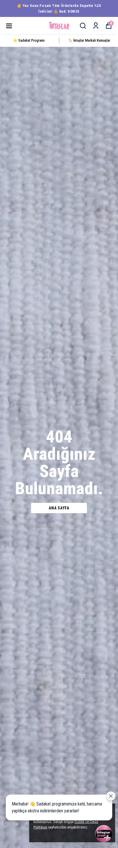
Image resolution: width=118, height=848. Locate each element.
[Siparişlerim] (95, 25)
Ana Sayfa (59, 508)
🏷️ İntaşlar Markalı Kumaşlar (89, 40)
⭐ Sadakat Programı (29, 40)
